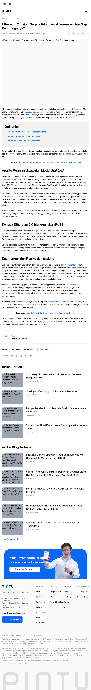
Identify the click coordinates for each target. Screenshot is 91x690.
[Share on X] (68, 33)
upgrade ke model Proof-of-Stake (40, 112)
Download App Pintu (12, 619)
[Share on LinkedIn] (78, 33)
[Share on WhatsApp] (87, 33)
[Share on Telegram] (82, 33)
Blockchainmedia (55, 302)
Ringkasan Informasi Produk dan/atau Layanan (15, 663)
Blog (8, 11)
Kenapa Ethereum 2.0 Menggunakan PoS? (26, 136)
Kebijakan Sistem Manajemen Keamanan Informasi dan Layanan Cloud (48, 660)
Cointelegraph (45, 276)
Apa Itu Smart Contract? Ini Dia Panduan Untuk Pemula (50, 313)
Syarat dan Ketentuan (8, 660)
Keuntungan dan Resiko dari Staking (24, 141)
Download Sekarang (24, 569)
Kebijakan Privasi (21, 660)
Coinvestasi (70, 265)
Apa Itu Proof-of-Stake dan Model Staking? (27, 132)
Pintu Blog (6, 18)
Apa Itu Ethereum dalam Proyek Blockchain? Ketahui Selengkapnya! (51, 162)
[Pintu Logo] (6, 4)
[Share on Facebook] (73, 33)
